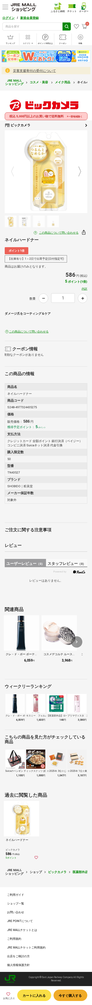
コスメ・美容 (39, 82)
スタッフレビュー (67, 563)
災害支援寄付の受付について (34, 71)
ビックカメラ (20, 125)
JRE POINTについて (20, 921)
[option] (46, 171)
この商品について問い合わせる (59, 232)
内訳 (84, 288)
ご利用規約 (14, 938)
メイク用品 (63, 82)
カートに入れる (34, 995)
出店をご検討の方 (18, 956)
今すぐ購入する (70, 995)
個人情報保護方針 (18, 965)
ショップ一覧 (15, 903)
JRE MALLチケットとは (22, 930)
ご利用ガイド (15, 894)
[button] (77, 642)
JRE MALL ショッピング (14, 82)
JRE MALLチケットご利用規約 (26, 947)
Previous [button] (15, 171)
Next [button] (77, 171)
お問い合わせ (15, 912)
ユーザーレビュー (25, 563)
